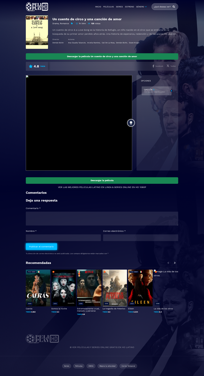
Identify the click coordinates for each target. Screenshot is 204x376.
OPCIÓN (154, 90)
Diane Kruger (134, 43)
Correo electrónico (114, 231)
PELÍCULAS (108, 7)
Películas (78, 366)
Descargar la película (102, 180)
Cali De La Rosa (108, 43)
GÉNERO (140, 7)
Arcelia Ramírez (93, 43)
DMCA (91, 366)
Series (66, 366)
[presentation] (175, 262)
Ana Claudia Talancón (77, 43)
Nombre (31, 231)
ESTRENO (129, 7)
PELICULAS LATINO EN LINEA (95, 187)
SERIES (119, 7)
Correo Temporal (128, 366)
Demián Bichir (58, 43)
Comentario (33, 208)
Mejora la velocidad (107, 366)
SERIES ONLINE (122, 187)
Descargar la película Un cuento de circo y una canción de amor (102, 56)
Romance (64, 23)
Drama (55, 23)
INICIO (98, 7)
